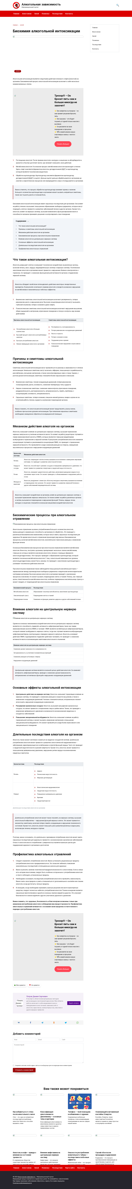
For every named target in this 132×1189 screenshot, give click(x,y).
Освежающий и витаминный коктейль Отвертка (107, 1113)
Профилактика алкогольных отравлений (33, 249)
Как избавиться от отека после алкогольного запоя (24, 1113)
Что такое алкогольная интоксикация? (32, 226)
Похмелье (45, 14)
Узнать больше (63, 144)
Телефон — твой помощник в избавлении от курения (79, 1113)
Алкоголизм (26, 14)
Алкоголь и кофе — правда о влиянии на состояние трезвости (24, 1155)
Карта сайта (70, 1168)
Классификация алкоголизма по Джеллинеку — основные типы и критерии (50, 1115)
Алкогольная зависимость (41, 4)
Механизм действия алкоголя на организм (34, 232)
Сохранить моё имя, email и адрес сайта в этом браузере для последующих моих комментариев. (43, 1065)
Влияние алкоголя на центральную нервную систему (38, 239)
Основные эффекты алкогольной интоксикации (36, 242)
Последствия (57, 14)
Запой (36, 14)
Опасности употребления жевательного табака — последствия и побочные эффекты (78, 1156)
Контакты (69, 14)
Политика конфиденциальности (22, 1183)
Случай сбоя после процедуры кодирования (105, 1154)
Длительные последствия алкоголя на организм (36, 245)
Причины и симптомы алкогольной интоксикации (37, 229)
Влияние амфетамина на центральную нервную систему (50, 1155)
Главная (16, 14)
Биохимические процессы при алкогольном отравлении (39, 236)
